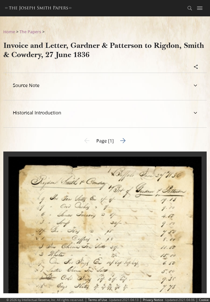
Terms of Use (97, 300)
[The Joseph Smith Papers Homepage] (38, 9)
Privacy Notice (153, 300)
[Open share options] (195, 67)
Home (9, 32)
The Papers (30, 32)
